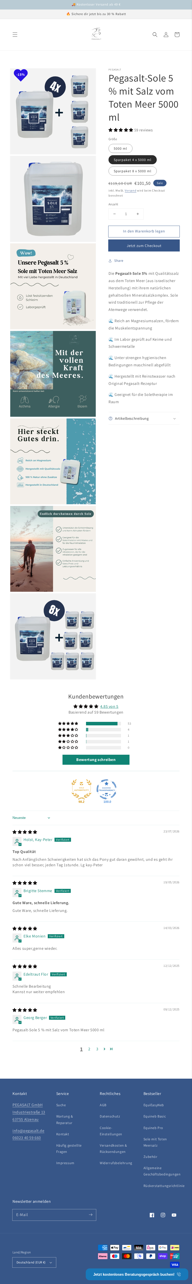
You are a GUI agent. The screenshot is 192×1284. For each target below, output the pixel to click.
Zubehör (151, 1156)
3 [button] (97, 1049)
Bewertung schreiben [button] (96, 759)
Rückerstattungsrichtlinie (164, 1185)
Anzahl (113, 204)
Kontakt (62, 1134)
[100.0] (106, 789)
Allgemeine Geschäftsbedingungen (162, 1171)
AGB (103, 1105)
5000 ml (120, 148)
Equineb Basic (155, 1116)
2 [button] (89, 1049)
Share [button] (119, 260)
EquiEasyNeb (154, 1105)
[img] (24, 832)
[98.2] (82, 789)
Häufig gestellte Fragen (69, 1148)
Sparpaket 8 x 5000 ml (133, 171)
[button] (15, 34)
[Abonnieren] (90, 1214)
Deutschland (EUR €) (31, 1262)
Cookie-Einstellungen (111, 1131)
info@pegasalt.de (28, 1130)
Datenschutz (110, 1116)
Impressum (65, 1163)
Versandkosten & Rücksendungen (113, 1148)
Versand (130, 190)
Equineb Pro (154, 1128)
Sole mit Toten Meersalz (155, 1142)
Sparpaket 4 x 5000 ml (133, 159)
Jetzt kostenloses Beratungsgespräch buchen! (133, 1274)
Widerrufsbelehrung (116, 1163)
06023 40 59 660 (26, 1137)
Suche (61, 1105)
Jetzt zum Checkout (144, 245)
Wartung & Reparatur (64, 1119)
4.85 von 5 (109, 706)
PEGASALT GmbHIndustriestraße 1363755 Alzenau (28, 1112)
